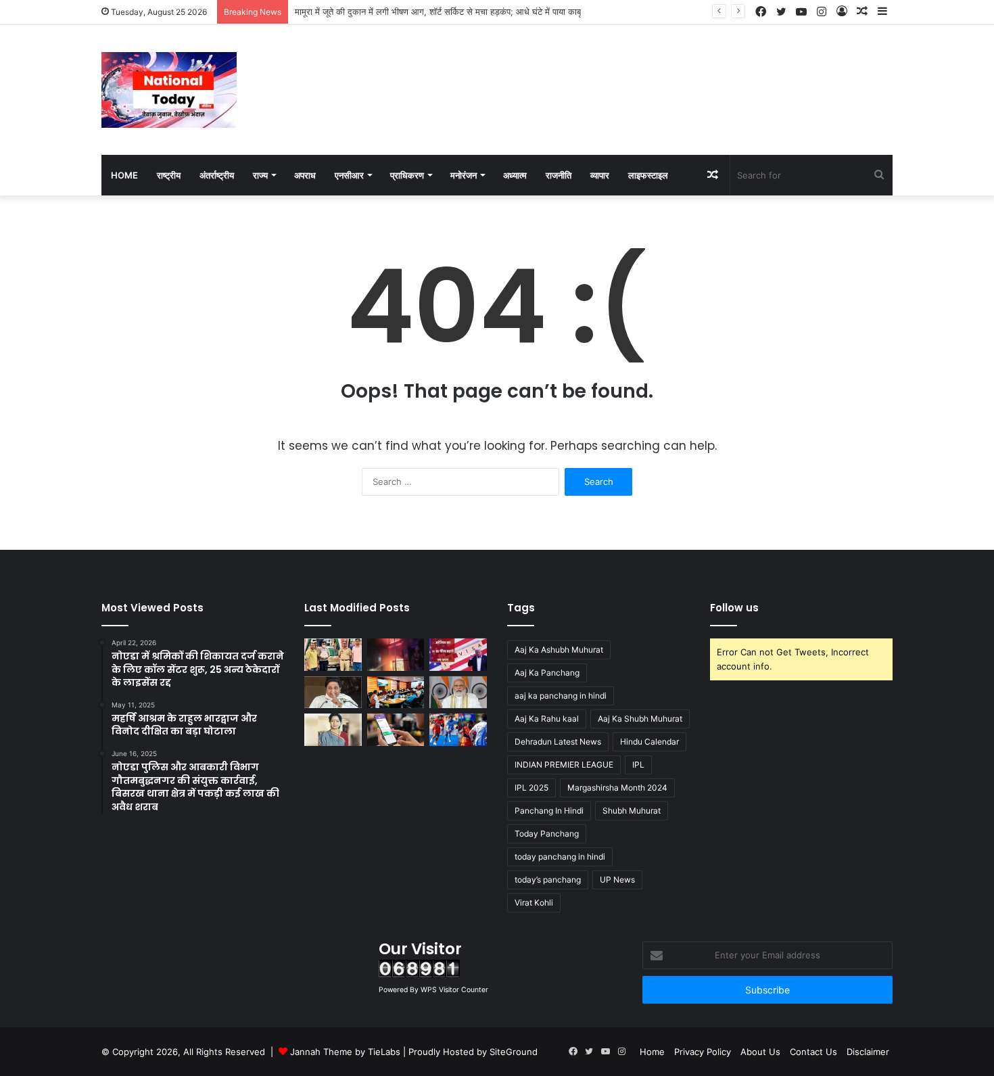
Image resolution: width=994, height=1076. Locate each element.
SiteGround (514, 1051)
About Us (760, 1051)
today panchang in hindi (560, 856)
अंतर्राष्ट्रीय (216, 175)
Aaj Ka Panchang (547, 673)
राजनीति (558, 175)
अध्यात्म (515, 175)
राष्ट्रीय (169, 175)
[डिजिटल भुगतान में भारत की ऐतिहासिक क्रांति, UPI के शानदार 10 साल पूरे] (396, 730)
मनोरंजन (463, 175)
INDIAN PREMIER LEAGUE (564, 764)
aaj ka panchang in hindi (561, 696)
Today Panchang (547, 833)
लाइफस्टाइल (648, 175)
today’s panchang (548, 879)
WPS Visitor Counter (454, 989)
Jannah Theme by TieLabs (345, 1051)
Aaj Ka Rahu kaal (547, 719)
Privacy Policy (702, 1051)
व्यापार (599, 175)
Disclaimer (868, 1051)
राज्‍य (260, 175)
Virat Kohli (534, 902)
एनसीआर (349, 175)
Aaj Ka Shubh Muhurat (640, 719)
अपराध (305, 175)
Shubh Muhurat (631, 810)
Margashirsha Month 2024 (617, 787)
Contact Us (813, 1051)
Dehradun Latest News (558, 741)
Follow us (734, 608)
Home (124, 175)
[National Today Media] (169, 90)
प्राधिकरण (407, 175)
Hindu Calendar (649, 741)
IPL (638, 764)
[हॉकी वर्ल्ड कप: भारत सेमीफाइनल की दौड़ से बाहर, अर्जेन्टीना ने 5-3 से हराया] (458, 730)
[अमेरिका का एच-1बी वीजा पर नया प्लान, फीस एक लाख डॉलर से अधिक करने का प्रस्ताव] (458, 654)
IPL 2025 (531, 787)
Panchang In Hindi (549, 810)
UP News (617, 879)
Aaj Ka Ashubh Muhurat (559, 650)
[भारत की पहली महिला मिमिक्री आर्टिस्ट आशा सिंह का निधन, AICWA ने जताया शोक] (333, 730)
